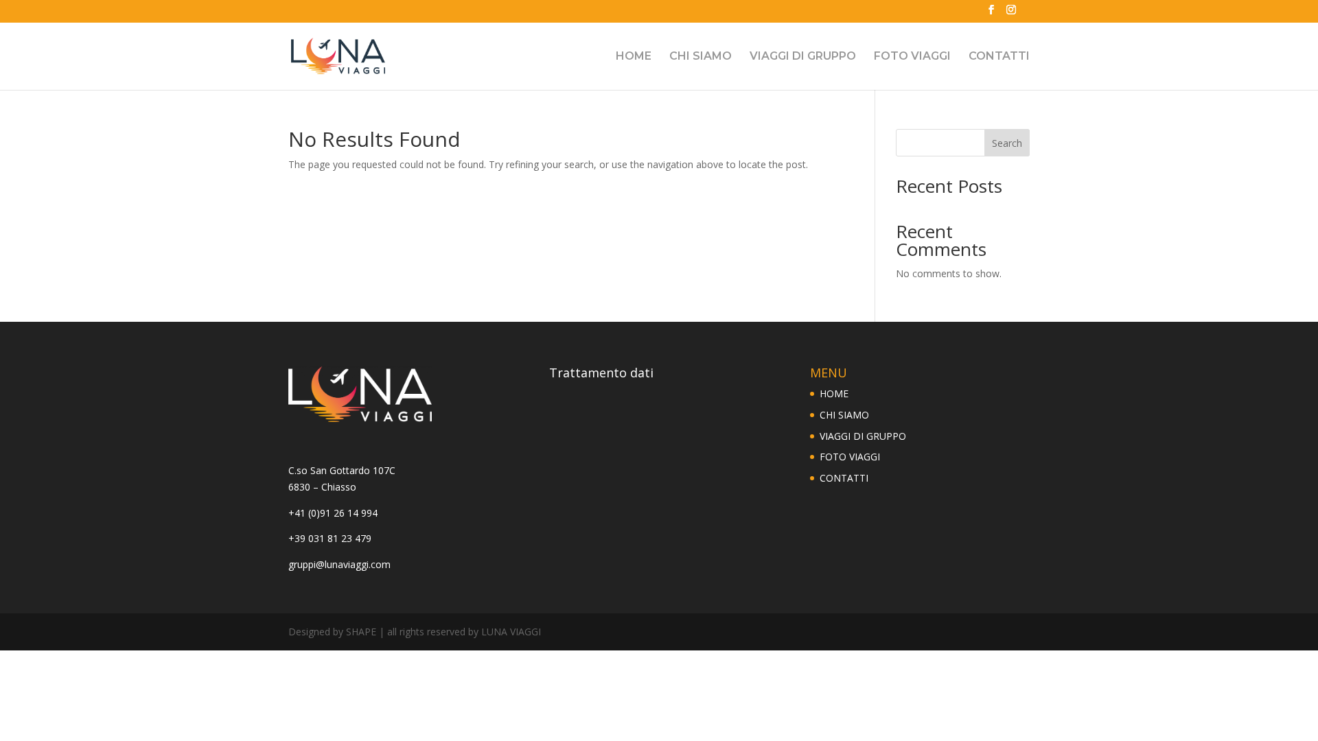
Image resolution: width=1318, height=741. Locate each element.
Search (1007, 143)
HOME (633, 56)
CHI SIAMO (700, 56)
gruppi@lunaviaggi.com (339, 564)
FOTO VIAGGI (912, 56)
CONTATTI (999, 56)
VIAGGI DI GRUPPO (803, 56)
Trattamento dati (601, 372)
